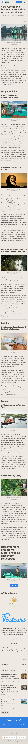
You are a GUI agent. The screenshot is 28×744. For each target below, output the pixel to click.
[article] (14, 678)
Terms (24, 732)
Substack (6, 741)
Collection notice (14, 733)
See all (4, 712)
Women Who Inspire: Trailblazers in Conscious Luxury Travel (9, 687)
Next (23, 664)
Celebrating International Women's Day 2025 (10, 691)
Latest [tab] (6, 670)
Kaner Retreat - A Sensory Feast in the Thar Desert (9, 675)
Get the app (21, 737)
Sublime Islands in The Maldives (8, 700)
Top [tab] (3, 670)
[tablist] (8, 670)
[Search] (25, 670)
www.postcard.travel (14, 639)
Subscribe (19, 2)
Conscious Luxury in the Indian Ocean (9, 704)
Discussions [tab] (12, 670)
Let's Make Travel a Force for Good (10, 678)
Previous (6, 664)
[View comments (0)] (8, 682)
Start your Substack (10, 737)
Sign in (25, 2)
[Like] (2, 21)
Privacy (20, 732)
